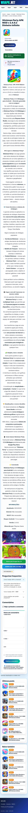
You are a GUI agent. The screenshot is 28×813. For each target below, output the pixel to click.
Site (5, 646)
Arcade (13, 14)
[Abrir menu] (25, 2)
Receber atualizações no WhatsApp (14, 55)
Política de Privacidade (7, 807)
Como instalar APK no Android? (12, 579)
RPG (21, 7)
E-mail (6, 638)
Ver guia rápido (11, 64)
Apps (9, 7)
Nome (6, 630)
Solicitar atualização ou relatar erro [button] (10, 675)
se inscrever (10, 668)
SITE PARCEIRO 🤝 (8, 571)
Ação (15, 7)
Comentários (8, 50)
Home (4, 14)
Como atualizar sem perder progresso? (11, 597)
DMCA (13, 804)
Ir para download (9, 45)
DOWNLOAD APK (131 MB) (13, 566)
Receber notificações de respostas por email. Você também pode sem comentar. (13, 667)
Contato (3, 804)
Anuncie (8, 804)
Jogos (3, 7)
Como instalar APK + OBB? (11, 591)
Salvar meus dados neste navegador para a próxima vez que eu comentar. (14, 655)
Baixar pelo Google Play (13, 561)
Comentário (7, 614)
